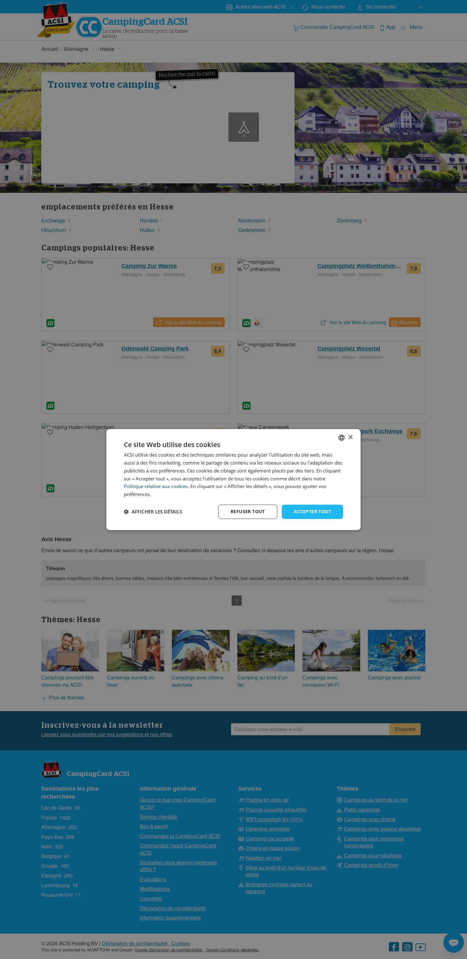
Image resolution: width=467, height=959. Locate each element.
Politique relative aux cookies (156, 486)
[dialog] (233, 479)
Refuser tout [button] (248, 511)
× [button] (350, 437)
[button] (153, 511)
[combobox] (341, 437)
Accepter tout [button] (312, 511)
